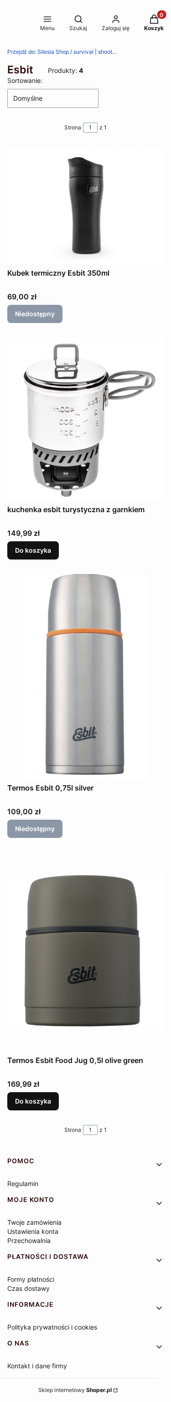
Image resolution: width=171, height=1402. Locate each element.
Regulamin (22, 1183)
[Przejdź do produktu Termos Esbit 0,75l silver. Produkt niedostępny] (85, 676)
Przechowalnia (29, 1240)
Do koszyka (33, 550)
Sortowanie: (24, 80)
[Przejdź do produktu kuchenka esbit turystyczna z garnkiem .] (85, 419)
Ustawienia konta (32, 1231)
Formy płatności (30, 1279)
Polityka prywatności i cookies (52, 1327)
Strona (72, 127)
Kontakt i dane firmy (37, 1366)
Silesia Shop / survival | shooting (62, 51)
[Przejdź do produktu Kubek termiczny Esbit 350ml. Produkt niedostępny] (85, 205)
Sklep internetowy (75, 1390)
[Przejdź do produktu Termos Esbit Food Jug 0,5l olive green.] (85, 952)
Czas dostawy (28, 1288)
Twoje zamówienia (34, 1222)
